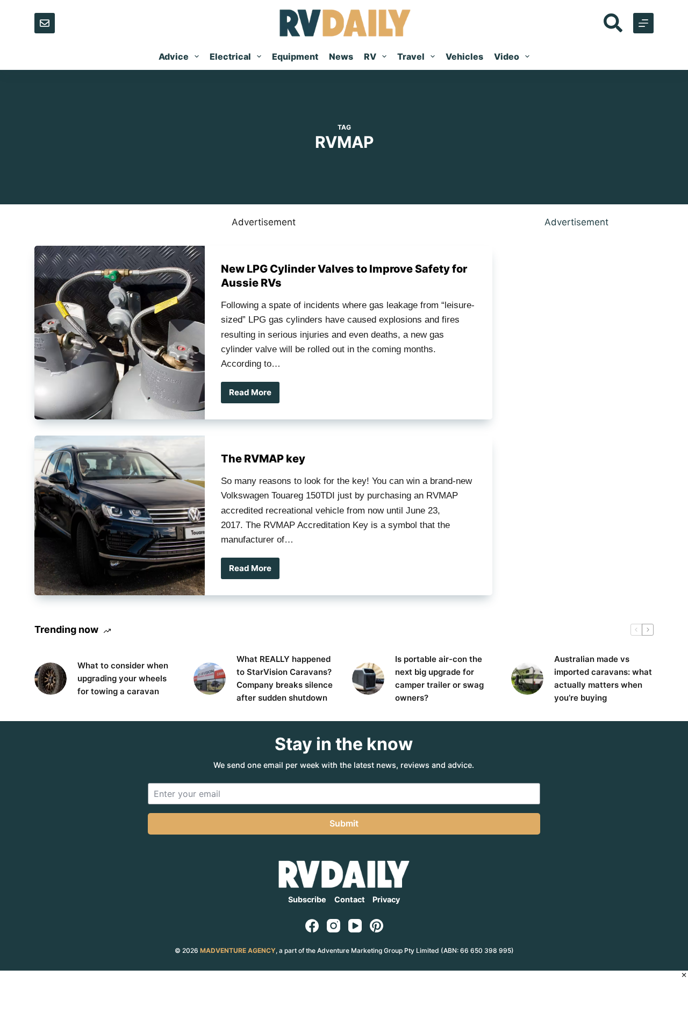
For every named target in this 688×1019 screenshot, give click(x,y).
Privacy (386, 899)
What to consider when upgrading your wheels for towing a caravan (122, 678)
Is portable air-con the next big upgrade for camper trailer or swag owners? (439, 678)
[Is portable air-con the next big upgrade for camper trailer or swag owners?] (368, 678)
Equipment (295, 56)
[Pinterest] (376, 925)
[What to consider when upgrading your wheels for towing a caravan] (50, 678)
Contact (349, 899)
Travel (411, 56)
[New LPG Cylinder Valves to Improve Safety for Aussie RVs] (119, 332)
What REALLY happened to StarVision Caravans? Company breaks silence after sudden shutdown (284, 678)
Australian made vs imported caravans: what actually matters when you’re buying (603, 678)
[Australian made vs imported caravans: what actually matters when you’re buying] (527, 678)
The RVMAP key (263, 458)
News (341, 56)
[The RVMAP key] (119, 515)
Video (506, 56)
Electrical (230, 56)
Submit (344, 823)
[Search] (613, 22)
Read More (254, 395)
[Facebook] (312, 925)
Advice (174, 56)
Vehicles (464, 56)
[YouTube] (355, 925)
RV (370, 56)
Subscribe (307, 899)
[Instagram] (333, 925)
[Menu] (643, 23)
